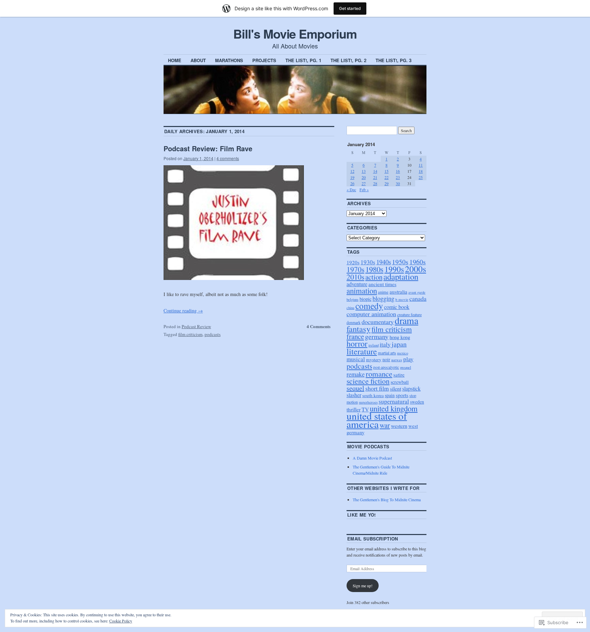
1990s (394, 269)
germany (377, 336)
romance (379, 373)
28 (375, 183)
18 (421, 171)
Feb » (364, 189)
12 (352, 171)
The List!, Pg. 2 (348, 60)
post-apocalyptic (386, 367)
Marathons (229, 60)
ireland (373, 345)
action (373, 277)
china (350, 307)
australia (398, 291)
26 (352, 183)
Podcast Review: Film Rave (208, 148)
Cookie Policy (120, 620)
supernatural (394, 401)
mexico (402, 352)
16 (398, 171)
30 (398, 183)
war (385, 425)
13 (364, 171)
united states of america (377, 420)
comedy (369, 305)
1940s (383, 261)
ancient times (382, 284)
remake (356, 374)
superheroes (368, 402)
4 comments (227, 158)
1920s (353, 262)
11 (421, 165)
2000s (415, 269)
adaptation (400, 276)
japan (399, 344)
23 (398, 177)
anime (383, 292)
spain (390, 395)
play (408, 359)
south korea (373, 395)
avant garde (416, 292)
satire (399, 374)
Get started (350, 8)
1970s (355, 269)
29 (386, 183)
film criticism (190, 334)
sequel (355, 388)
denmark (354, 322)
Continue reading (183, 310)
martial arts (387, 352)
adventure (357, 284)
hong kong (400, 337)
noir (386, 359)
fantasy (358, 328)
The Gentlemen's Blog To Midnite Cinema (387, 499)
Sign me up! (363, 585)
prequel (405, 367)
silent (395, 388)
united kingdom (394, 408)
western (399, 425)
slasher (354, 395)
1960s (417, 261)
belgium (353, 299)
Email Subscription (372, 538)
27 (364, 183)
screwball (400, 382)
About (198, 60)
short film (377, 388)
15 (386, 171)
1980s (374, 269)
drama (406, 320)
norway (396, 359)
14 (375, 171)
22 (386, 177)
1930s (368, 262)
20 (364, 177)
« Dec (351, 189)
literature (362, 351)
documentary (378, 322)
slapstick (411, 388)
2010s (355, 277)
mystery (373, 359)
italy (385, 344)
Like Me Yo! (361, 514)
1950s (400, 261)
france (355, 336)
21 (375, 177)
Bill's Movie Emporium (294, 33)
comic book (396, 307)
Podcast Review (196, 326)
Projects (264, 60)
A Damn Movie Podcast (372, 458)
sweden (417, 401)
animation (362, 290)
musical (356, 359)
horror (357, 343)
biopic (365, 299)
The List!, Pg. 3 (393, 60)
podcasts (213, 334)
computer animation (371, 314)
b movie (401, 299)
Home (174, 60)
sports (402, 395)
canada (417, 298)
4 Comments (319, 326)
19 (352, 177)
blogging (383, 298)
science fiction (368, 381)
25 (421, 177)
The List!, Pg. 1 (303, 60)
